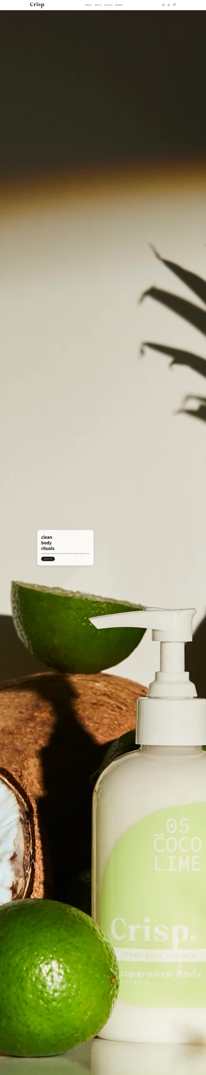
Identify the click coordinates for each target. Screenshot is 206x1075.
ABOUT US (98, 5)
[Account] (169, 5)
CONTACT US (108, 5)
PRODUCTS (88, 5)
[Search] (164, 5)
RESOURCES (119, 5)
